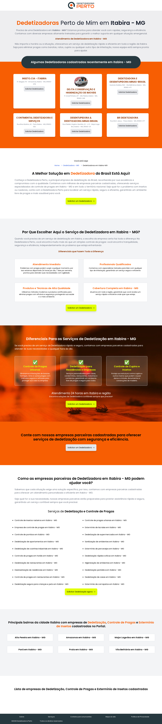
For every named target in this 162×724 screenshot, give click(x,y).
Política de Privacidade (140, 717)
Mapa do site (111, 717)
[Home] (81, 5)
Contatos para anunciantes (81, 717)
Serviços (51, 717)
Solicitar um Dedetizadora (80, 201)
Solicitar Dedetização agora (80, 591)
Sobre (21, 717)
